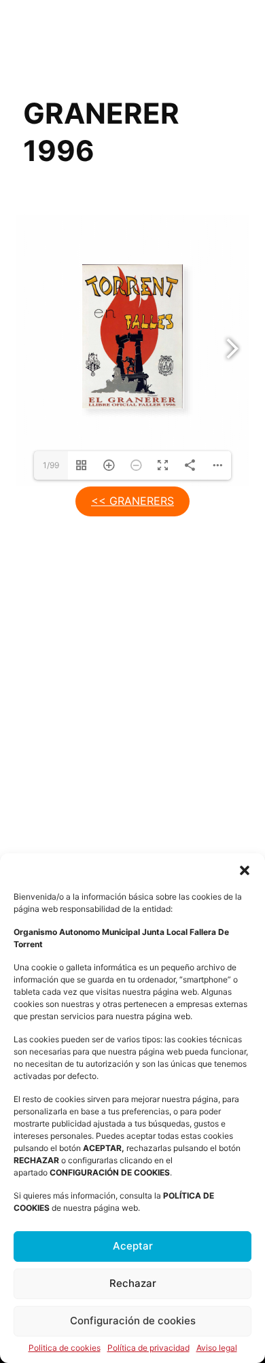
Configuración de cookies (133, 1320)
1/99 (51, 465)
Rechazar (132, 1283)
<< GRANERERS (132, 501)
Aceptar (133, 1245)
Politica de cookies (65, 1348)
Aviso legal (216, 1348)
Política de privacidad (148, 1348)
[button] (244, 870)
